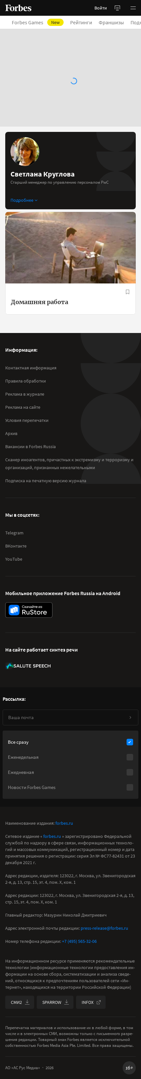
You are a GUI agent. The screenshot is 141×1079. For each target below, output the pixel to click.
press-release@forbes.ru (104, 928)
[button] (133, 8)
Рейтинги (81, 22)
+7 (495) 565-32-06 (79, 941)
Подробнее (21, 200)
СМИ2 (16, 1002)
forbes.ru (64, 823)
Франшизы (111, 22)
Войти (100, 8)
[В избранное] (127, 292)
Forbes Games (36, 22)
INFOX (87, 1002)
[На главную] (18, 8)
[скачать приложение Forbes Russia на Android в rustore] (28, 610)
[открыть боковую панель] (117, 8)
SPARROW (51, 1002)
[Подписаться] (130, 717)
